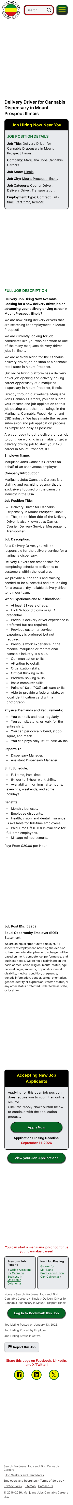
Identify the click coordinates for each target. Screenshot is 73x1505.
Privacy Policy (13, 1486)
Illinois (28, 172)
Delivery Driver (18, 190)
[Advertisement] (36, 56)
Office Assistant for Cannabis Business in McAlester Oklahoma (19, 1276)
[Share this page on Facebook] (19, 1375)
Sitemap (30, 1486)
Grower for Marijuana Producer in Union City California (52, 1271)
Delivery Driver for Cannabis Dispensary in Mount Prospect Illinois (34, 107)
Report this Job (24, 1347)
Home (8, 1294)
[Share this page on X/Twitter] (54, 1375)
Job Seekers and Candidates (24, 1475)
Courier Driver (41, 185)
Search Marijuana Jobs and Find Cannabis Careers (31, 1467)
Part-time (23, 202)
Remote (38, 202)
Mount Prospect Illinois (39, 179)
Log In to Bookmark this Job (36, 1313)
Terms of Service (51, 1480)
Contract (44, 197)
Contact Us (45, 1486)
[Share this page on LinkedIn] (36, 1375)
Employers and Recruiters (21, 1480)
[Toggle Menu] (62, 9)
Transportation (43, 190)
